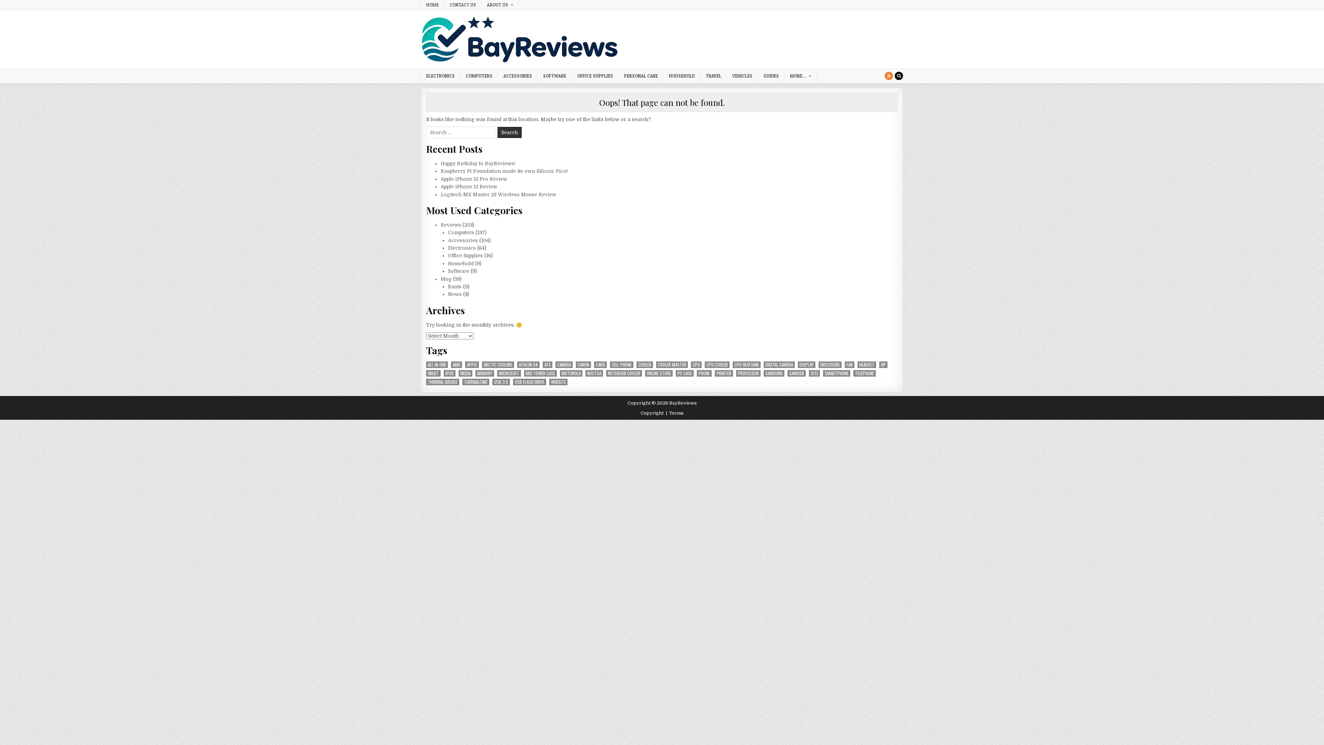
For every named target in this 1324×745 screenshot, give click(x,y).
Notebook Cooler (624, 373)
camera (564, 364)
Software (554, 76)
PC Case (685, 373)
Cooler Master (672, 364)
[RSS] (889, 76)
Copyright (652, 413)
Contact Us (463, 5)
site (814, 373)
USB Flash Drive (529, 382)
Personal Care (641, 76)
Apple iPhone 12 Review (469, 186)
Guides (771, 76)
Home (432, 5)
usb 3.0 (501, 382)
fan (849, 364)
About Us (497, 5)
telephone (864, 373)
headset (866, 364)
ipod (449, 373)
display (807, 364)
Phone (704, 373)
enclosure (830, 364)
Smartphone (837, 373)
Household (682, 76)
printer (723, 373)
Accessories (517, 76)
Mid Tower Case (540, 373)
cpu (696, 364)
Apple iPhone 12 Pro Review (474, 179)
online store (659, 373)
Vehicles (742, 76)
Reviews (451, 225)
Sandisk (796, 373)
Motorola (571, 373)
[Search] (899, 76)
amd (456, 364)
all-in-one (437, 364)
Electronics (440, 76)
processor (748, 373)
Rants (455, 286)
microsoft (509, 373)
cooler (644, 364)
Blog (446, 279)
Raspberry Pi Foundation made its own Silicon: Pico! (504, 171)
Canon (583, 364)
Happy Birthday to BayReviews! (478, 163)
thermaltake (476, 382)
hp (883, 364)
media (465, 373)
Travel (713, 76)
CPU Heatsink (746, 364)
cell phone (622, 364)
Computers (479, 76)
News (455, 294)
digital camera (779, 364)
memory (484, 373)
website (558, 382)
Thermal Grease (443, 382)
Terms (676, 413)
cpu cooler (717, 364)
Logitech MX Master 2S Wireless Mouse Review (498, 194)
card (600, 364)
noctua (594, 373)
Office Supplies (595, 76)
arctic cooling (498, 364)
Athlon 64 (528, 364)
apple (472, 364)
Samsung (774, 373)
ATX (547, 364)
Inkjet (433, 373)
